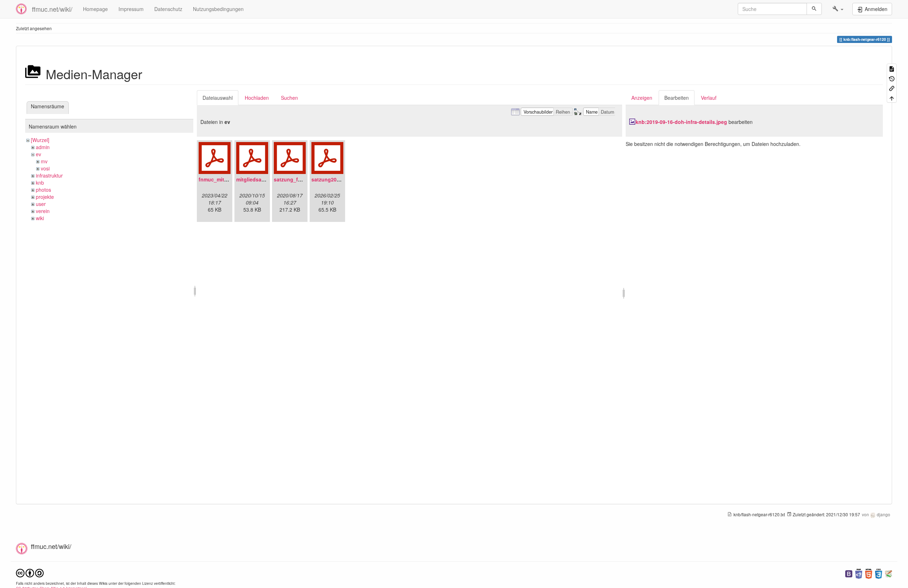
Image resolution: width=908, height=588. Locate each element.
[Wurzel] (40, 139)
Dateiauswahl (218, 97)
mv (44, 161)
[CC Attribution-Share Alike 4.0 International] (30, 572)
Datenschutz (168, 8)
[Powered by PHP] (858, 573)
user (41, 203)
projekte (45, 196)
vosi (45, 168)
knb (40, 182)
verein (43, 210)
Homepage (95, 8)
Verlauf (708, 97)
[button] (838, 9)
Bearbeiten (676, 97)
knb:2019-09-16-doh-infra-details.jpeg (681, 121)
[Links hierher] (891, 87)
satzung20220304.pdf (337, 179)
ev (38, 154)
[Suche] (814, 9)
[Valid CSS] (878, 573)
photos (43, 189)
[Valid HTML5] (868, 573)
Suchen (289, 97)
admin (43, 147)
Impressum (131, 8)
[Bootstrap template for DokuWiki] (848, 573)
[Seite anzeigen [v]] (891, 68)
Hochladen (257, 97)
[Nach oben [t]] (891, 97)
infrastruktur (49, 175)
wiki (40, 218)
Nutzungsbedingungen (218, 8)
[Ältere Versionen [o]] (891, 78)
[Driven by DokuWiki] (888, 573)
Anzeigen (641, 97)
